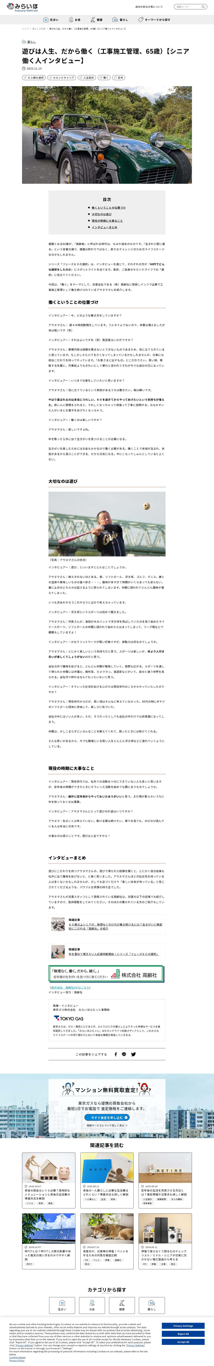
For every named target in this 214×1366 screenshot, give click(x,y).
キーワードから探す (158, 20)
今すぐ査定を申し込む (107, 1117)
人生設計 (88, 77)
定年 (120, 77)
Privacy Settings (183, 1325)
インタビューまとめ (104, 227)
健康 (99, 20)
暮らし (124, 20)
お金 (77, 20)
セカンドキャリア (63, 77)
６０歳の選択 (36, 77)
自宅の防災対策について (149, 6)
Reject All (183, 1333)
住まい (54, 20)
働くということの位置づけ (109, 207)
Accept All (183, 1342)
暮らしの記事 (38, 28)
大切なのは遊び (102, 214)
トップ (25, 28)
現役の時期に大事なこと (107, 220)
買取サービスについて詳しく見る (105, 1125)
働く (106, 77)
